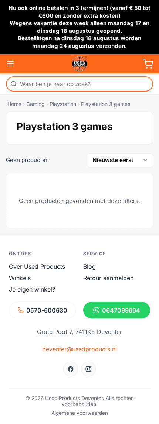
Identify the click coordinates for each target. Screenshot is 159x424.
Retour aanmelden (108, 278)
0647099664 (121, 310)
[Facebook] (70, 369)
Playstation (63, 104)
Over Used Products (37, 266)
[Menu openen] (10, 63)
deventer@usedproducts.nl (79, 349)
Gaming (35, 104)
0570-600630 (46, 310)
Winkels (20, 278)
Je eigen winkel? (32, 289)
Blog (89, 266)
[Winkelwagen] (148, 64)
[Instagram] (88, 369)
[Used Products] (79, 64)
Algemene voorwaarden (79, 413)
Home (14, 104)
